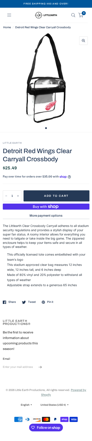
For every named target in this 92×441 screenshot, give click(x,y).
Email (6, 358)
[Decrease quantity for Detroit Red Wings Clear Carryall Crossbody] (6, 196)
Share (12, 301)
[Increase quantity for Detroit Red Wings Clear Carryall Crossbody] (18, 196)
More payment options (46, 215)
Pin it (50, 301)
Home (7, 27)
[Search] (73, 15)
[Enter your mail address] (40, 367)
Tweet (32, 301)
